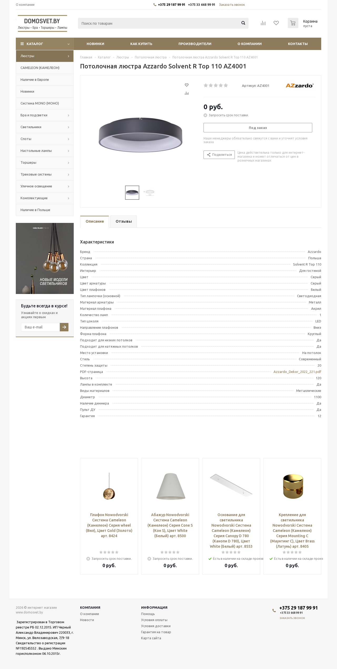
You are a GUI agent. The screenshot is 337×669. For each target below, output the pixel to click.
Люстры (27, 56)
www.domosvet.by (29, 612)
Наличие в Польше (35, 210)
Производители (195, 44)
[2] (211, 85)
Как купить (141, 44)
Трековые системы (36, 174)
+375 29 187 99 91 (171, 4)
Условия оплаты (154, 620)
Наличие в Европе (35, 79)
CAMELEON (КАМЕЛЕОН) (40, 67)
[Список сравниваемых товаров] (263, 24)
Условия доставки (156, 626)
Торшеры (28, 162)
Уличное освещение (36, 186)
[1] (206, 85)
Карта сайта (151, 638)
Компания (90, 607)
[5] (226, 85)
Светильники (31, 127)
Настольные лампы (36, 150)
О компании (249, 44)
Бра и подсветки (34, 115)
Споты (26, 139)
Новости (87, 620)
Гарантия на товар (156, 632)
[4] (221, 85)
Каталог (35, 44)
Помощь (148, 614)
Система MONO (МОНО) (40, 103)
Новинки (95, 44)
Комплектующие (34, 198)
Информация (154, 607)
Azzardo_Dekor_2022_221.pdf (297, 371)
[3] (216, 85)
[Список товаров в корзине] (303, 26)
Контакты (298, 44)
